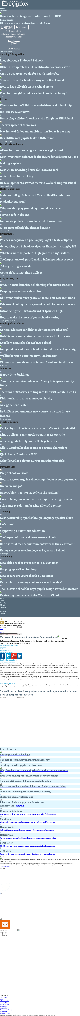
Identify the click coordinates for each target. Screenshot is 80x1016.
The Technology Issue (9, 660)
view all (20, 805)
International (4, 231)
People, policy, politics (7, 321)
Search (20, 634)
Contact (2, 614)
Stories (2, 8)
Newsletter (3, 616)
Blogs (2, 598)
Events (2, 96)
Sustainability (4, 464)
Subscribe (21, 697)
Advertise (3, 605)
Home (1, 629)
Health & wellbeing (6, 186)
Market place (4, 603)
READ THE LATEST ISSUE (7, 662)
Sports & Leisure (5, 419)
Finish (19, 627)
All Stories (3, 11)
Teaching (3, 509)
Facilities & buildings (7, 141)
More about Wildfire (5, 866)
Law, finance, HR (5, 276)
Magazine (3, 607)
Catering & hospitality (7, 51)
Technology (4, 554)
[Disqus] (40, 722)
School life (3, 365)
